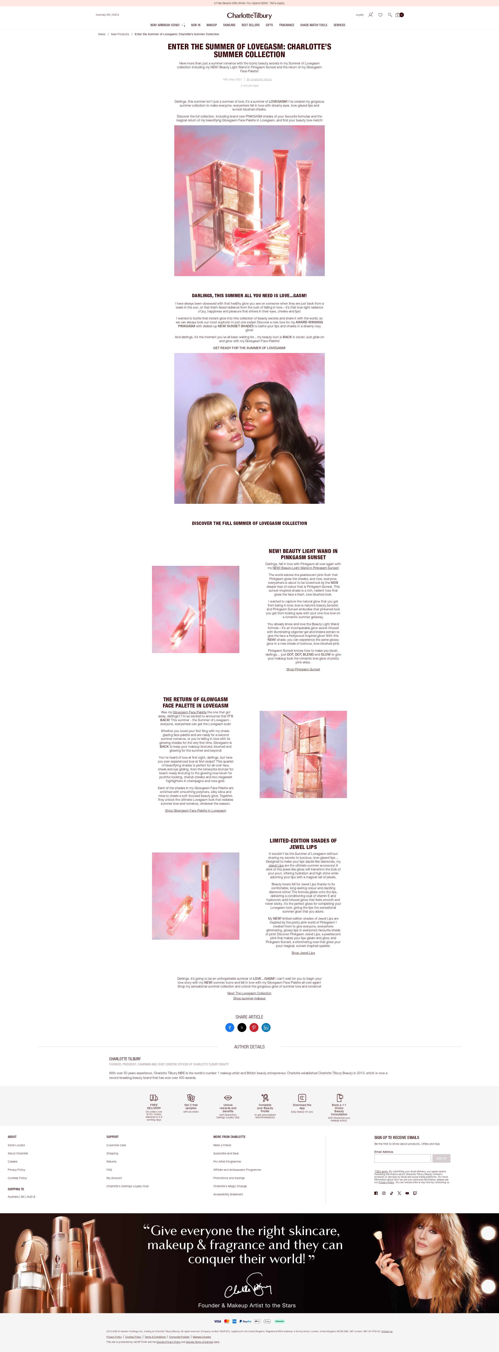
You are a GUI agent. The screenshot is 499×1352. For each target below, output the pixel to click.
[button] (390, 15)
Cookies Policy (17, 1178)
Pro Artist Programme (227, 1161)
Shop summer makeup (249, 998)
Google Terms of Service (199, 1341)
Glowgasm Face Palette (190, 712)
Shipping (112, 1153)
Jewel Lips (276, 865)
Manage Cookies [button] (202, 1336)
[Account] (370, 14)
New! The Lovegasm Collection (249, 993)
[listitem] (168, 26)
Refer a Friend (222, 1145)
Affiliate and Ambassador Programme (237, 1169)
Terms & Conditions (155, 1336)
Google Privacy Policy (169, 1341)
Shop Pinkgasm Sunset (303, 669)
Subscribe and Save (226, 1153)
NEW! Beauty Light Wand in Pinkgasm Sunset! (306, 568)
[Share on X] (241, 1027)
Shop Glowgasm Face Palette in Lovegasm (195, 810)
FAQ (109, 1169)
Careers (13, 1161)
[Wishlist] (380, 15)
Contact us (387, 1331)
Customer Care (116, 1145)
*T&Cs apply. (381, 1171)
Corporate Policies (179, 1336)
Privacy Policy (16, 1169)
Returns (112, 1161)
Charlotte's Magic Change (230, 1186)
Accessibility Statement (228, 1194)
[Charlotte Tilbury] (249, 15)
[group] (156, 1106)
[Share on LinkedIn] (266, 1027)
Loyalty (360, 14)
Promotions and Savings (229, 1178)
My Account (114, 1178)
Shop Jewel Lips (303, 953)
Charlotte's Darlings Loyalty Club (128, 1186)
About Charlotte (18, 1153)
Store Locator (16, 1145)
